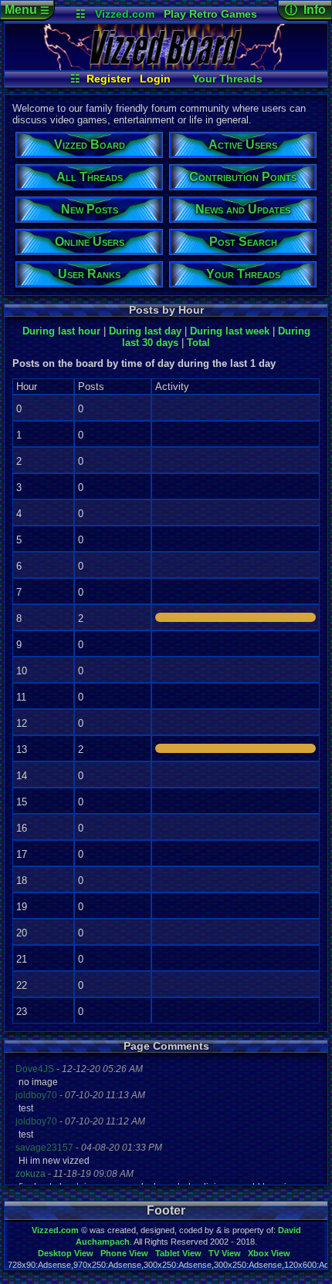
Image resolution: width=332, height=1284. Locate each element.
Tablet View (178, 1253)
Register (108, 78)
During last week (229, 331)
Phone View (124, 1253)
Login (155, 78)
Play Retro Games (210, 14)
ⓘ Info (305, 9)
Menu (27, 9)
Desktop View (65, 1253)
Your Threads (227, 78)
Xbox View (269, 1253)
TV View (224, 1253)
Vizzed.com (124, 14)
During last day (145, 331)
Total (198, 342)
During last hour (61, 331)
